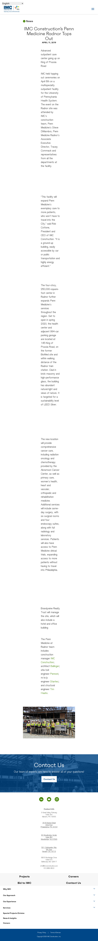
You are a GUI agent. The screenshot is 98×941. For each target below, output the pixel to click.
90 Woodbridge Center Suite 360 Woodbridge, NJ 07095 (49, 837)
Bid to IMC (24, 883)
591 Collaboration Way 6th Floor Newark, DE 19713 (49, 850)
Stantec (54, 681)
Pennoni (54, 674)
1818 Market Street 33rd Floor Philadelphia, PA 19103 (49, 825)
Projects (24, 876)
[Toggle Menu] (92, 9)
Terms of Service (55, 932)
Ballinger (55, 666)
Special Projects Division (13, 913)
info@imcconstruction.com (49, 866)
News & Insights (10, 918)
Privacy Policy (41, 932)
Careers (6, 923)
